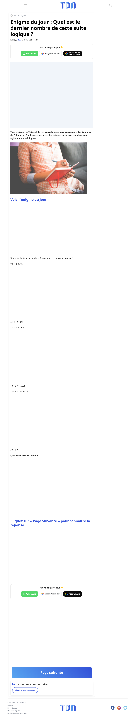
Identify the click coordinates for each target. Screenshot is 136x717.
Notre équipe (12, 708)
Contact (10, 705)
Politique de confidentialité (17, 714)
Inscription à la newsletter (16, 702)
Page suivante (51, 672)
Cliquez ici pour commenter (25, 690)
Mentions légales (13, 711)
